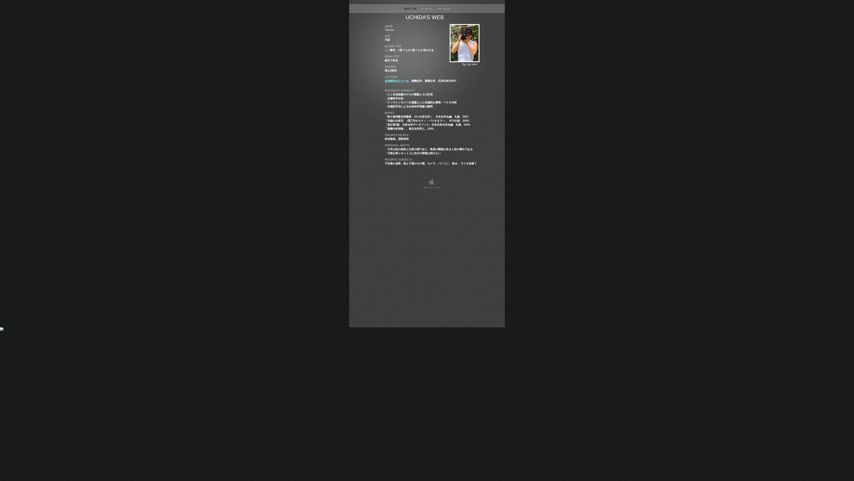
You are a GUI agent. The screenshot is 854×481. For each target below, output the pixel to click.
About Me (410, 8)
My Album (444, 8)
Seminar (427, 8)
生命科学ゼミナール (397, 80)
